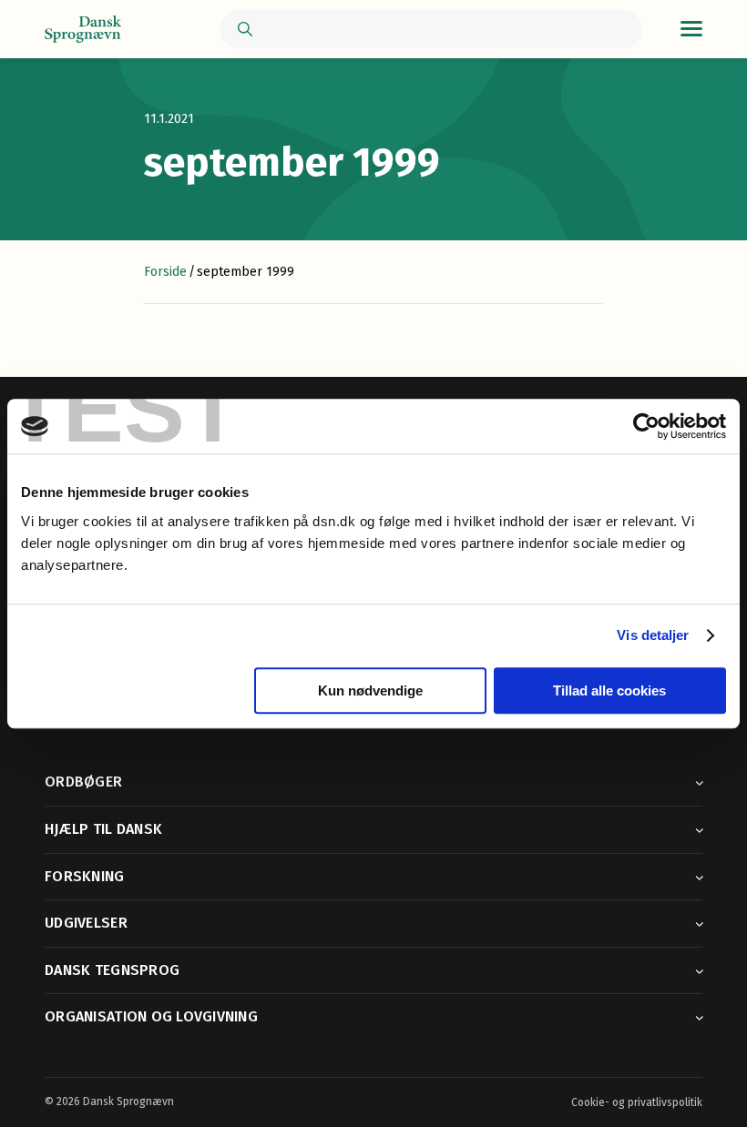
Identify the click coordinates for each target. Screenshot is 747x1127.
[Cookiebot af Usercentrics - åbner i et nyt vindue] (646, 426)
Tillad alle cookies (609, 690)
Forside (165, 271)
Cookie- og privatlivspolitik (636, 1102)
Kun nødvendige (370, 690)
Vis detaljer (653, 635)
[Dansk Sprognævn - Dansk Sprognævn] (83, 29)
